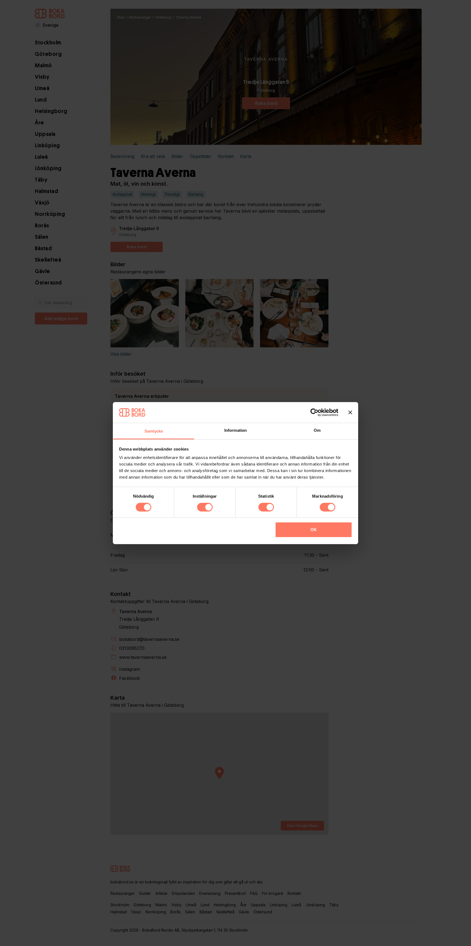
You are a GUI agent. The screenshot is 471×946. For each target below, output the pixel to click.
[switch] (205, 507)
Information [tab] (235, 430)
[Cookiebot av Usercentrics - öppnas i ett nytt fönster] (314, 412)
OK (313, 529)
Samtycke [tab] (153, 431)
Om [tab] (317, 430)
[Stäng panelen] (350, 412)
